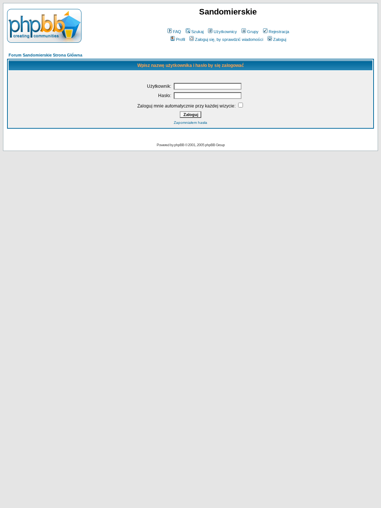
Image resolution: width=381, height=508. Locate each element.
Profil (180, 39)
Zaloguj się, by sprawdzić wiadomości (229, 39)
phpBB (179, 145)
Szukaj (197, 31)
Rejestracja (279, 31)
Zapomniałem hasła (190, 122)
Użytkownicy (225, 31)
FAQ (177, 31)
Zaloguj (279, 39)
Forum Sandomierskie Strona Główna (45, 55)
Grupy (253, 31)
